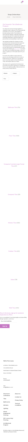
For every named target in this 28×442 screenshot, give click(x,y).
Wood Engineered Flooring (6, 413)
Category (15, 73)
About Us (17, 393)
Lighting (5, 408)
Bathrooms (6, 402)
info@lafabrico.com (8, 387)
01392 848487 (6, 380)
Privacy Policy (19, 400)
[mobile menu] (26, 2)
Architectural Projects (7, 424)
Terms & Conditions (18, 404)
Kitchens (5, 405)
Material (5, 73)
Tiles (4, 398)
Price (5, 78)
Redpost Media (13, 431)
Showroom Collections (6, 394)
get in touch (17, 48)
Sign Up (4, 326)
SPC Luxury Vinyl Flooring (8, 419)
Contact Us (18, 397)
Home (8, 17)
